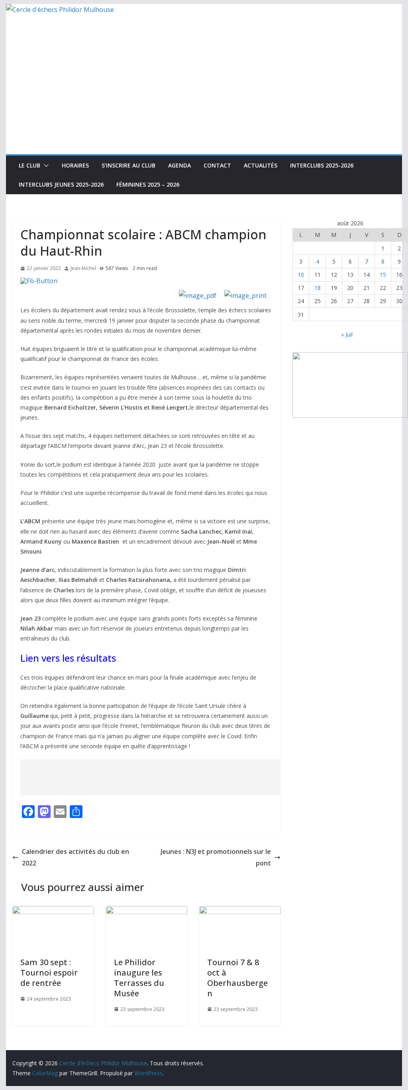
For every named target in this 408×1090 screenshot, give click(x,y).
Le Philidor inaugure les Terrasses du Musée (139, 978)
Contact (217, 165)
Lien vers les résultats (68, 657)
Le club (29, 165)
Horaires (75, 165)
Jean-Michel (83, 268)
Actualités (260, 165)
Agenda (179, 165)
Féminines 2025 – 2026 (147, 184)
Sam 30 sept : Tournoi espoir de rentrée (49, 972)
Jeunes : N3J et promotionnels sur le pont (216, 857)
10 (301, 274)
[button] (44, 165)
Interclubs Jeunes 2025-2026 (61, 184)
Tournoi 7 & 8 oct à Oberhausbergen (237, 978)
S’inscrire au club (128, 165)
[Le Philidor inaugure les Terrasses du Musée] (146, 911)
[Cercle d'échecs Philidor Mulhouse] (60, 9)
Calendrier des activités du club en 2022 (75, 857)
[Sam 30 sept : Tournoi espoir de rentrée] (53, 911)
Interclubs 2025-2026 (321, 165)
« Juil (347, 334)
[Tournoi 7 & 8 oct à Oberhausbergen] (239, 911)
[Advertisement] (204, 94)
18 (317, 288)
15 (383, 274)
